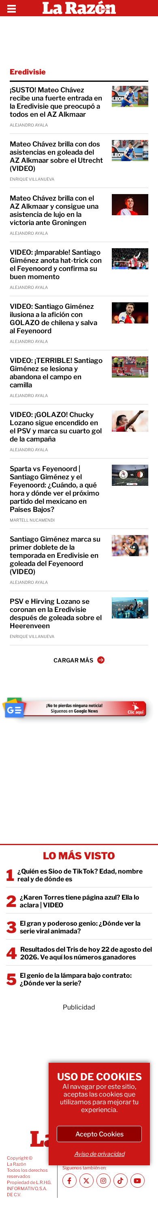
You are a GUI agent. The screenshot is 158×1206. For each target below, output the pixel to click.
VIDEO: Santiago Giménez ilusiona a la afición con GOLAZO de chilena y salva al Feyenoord (53, 318)
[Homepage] (79, 8)
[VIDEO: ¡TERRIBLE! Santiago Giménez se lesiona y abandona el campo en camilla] (130, 367)
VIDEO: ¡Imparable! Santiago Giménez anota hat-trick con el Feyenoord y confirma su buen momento (56, 264)
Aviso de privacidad (99, 1153)
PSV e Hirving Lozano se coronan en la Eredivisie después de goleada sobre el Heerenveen (56, 613)
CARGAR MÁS (73, 660)
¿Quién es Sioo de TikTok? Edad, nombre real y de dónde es (80, 875)
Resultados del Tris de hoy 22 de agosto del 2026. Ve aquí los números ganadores (86, 953)
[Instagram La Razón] (103, 1180)
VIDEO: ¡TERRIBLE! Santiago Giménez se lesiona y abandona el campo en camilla (56, 372)
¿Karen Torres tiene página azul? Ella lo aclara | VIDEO (79, 901)
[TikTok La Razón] (120, 1180)
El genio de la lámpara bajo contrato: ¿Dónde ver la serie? (76, 979)
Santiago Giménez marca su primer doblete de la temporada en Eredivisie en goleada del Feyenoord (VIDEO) (55, 555)
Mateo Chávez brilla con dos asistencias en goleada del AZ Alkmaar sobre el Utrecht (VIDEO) (56, 156)
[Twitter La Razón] (86, 1180)
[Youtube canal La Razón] (137, 1180)
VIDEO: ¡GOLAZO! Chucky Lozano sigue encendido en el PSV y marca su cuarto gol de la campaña (56, 427)
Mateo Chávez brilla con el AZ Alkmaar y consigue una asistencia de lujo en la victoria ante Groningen (54, 210)
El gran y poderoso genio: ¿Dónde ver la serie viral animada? (80, 927)
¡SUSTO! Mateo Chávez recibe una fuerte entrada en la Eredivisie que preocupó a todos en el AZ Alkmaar (56, 102)
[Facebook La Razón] (69, 1180)
